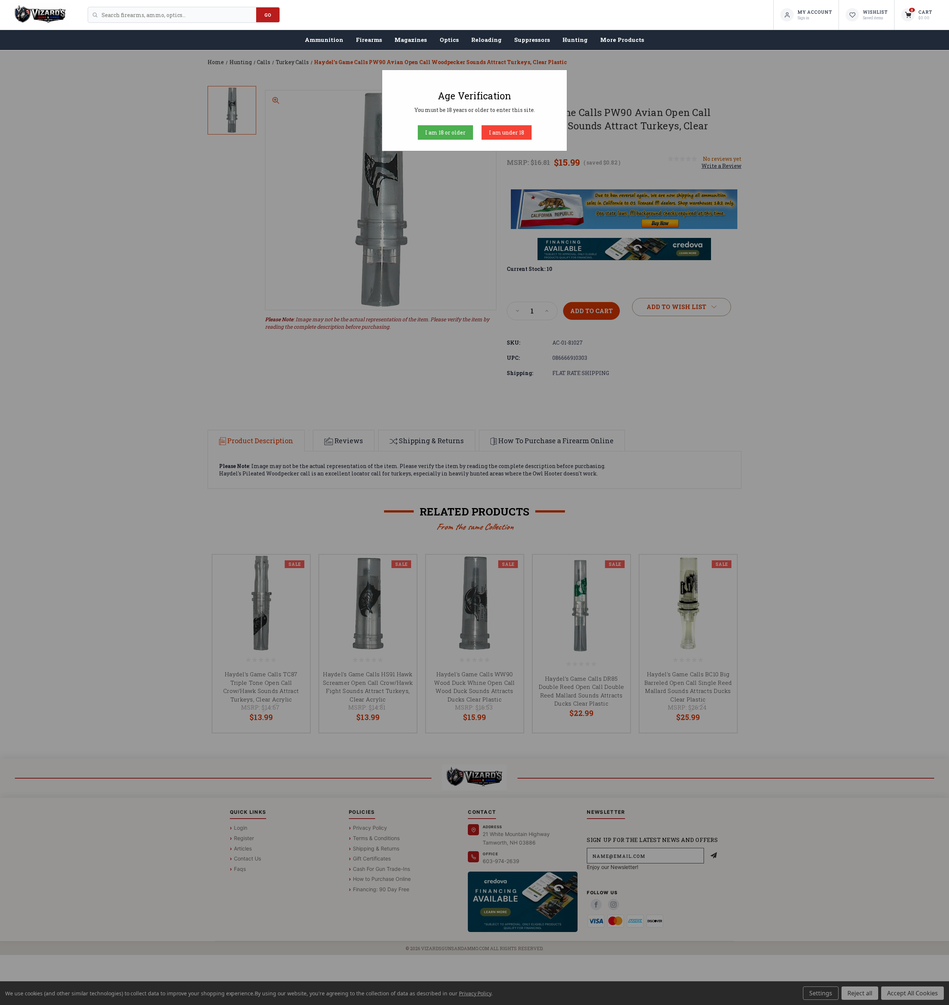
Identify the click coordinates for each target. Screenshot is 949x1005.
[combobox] (179, 14)
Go (267, 15)
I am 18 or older (445, 132)
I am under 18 (506, 132)
